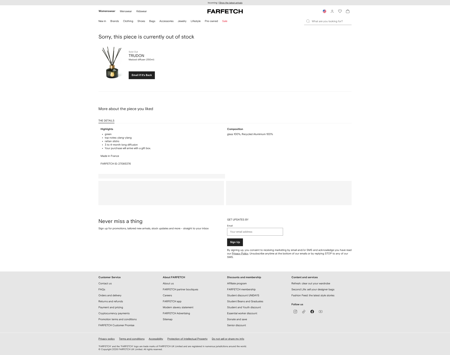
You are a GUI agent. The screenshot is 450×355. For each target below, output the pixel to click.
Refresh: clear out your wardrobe (310, 283)
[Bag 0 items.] (348, 11)
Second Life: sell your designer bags (312, 289)
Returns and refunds (110, 301)
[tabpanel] (225, 146)
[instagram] (295, 311)
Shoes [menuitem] (141, 21)
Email (230, 226)
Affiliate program (237, 283)
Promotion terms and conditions (117, 319)
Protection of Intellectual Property (187, 338)
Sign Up (235, 242)
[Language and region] (324, 11)
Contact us (105, 283)
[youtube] (320, 311)
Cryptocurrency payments (114, 313)
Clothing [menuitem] (128, 21)
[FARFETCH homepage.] (225, 11)
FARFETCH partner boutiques (180, 289)
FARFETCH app (172, 301)
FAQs (101, 289)
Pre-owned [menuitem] (211, 21)
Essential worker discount (242, 313)
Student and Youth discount (244, 307)
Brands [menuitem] (114, 21)
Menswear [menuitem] (126, 11)
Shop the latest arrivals (230, 3)
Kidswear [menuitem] (141, 11)
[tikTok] (304, 311)
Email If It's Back (142, 75)
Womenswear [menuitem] (107, 11)
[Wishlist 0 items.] (340, 11)
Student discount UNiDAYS (243, 295)
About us (168, 283)
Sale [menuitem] (224, 21)
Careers (167, 295)
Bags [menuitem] (152, 21)
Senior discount (236, 325)
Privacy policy (106, 338)
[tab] (107, 119)
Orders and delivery (109, 295)
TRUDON (136, 55)
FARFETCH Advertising (176, 313)
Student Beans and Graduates (245, 301)
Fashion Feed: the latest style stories (312, 295)
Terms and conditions (131, 338)
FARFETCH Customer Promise (116, 325)
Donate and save (237, 319)
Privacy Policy (240, 253)
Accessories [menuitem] (166, 21)
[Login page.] (332, 11)
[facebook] (312, 311)
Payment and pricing (110, 307)
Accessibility (156, 338)
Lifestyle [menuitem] (196, 21)
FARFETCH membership (241, 289)
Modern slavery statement (178, 307)
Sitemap (167, 319)
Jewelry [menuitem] (182, 21)
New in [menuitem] (102, 21)
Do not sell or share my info (228, 338)
